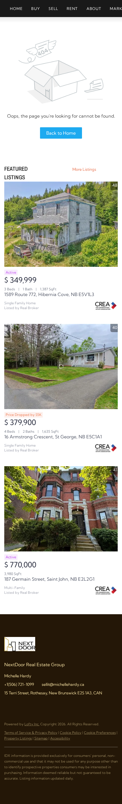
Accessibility (60, 738)
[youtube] (42, 705)
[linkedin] (20, 705)
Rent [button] (72, 8)
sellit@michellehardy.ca (63, 684)
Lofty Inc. (31, 724)
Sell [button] (53, 8)
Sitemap (41, 738)
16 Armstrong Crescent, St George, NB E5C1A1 (53, 437)
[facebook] (8, 705)
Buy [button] (35, 8)
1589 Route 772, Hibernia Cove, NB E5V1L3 (49, 294)
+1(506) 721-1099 (19, 684)
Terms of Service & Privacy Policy (30, 732)
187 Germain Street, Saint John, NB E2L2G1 (49, 579)
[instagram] (31, 705)
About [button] (94, 8)
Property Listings (18, 738)
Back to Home (61, 133)
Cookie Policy (70, 732)
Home (16, 8)
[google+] (54, 705)
